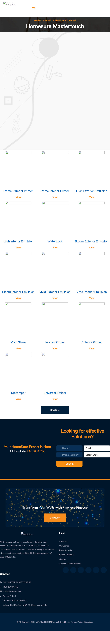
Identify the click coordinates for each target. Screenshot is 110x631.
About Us (63, 541)
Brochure (55, 410)
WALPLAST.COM (43, 622)
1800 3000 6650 (36, 451)
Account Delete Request (70, 563)
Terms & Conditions (61, 622)
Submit (69, 463)
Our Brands (64, 546)
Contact (63, 559)
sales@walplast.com (12, 591)
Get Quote (55, 517)
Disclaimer (88, 622)
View (18, 197)
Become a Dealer (66, 555)
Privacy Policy (77, 622)
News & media (65, 550)
